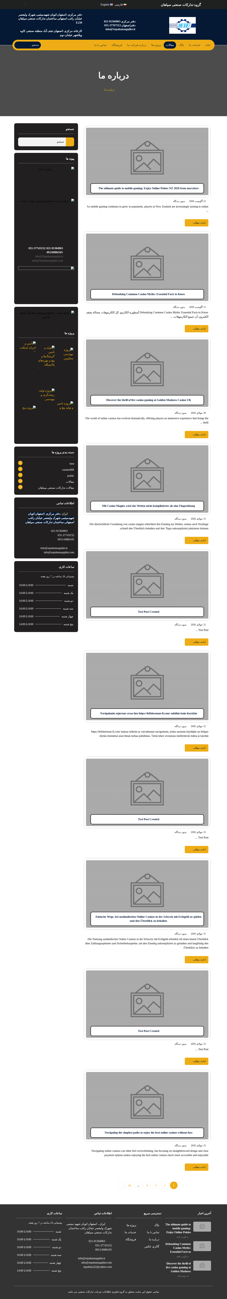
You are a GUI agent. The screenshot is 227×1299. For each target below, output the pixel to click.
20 (129, 1185)
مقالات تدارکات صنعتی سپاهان (56, 487)
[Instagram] (34, 4)
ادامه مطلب (203, 127)
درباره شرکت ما (136, 44)
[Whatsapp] (30, 4)
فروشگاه (117, 44)
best (72, 463)
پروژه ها (156, 44)
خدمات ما (194, 44)
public (70, 475)
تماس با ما (100, 44)
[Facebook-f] (38, 4)
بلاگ (181, 44)
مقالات (170, 44)
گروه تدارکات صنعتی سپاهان (181, 5)
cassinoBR (68, 469)
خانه (207, 44)
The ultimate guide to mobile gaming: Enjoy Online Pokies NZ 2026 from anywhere (178, 1232)
